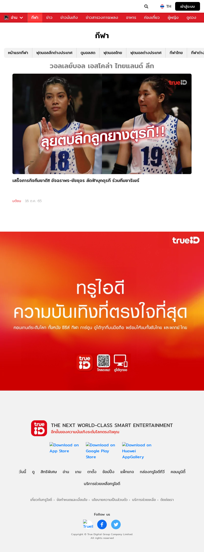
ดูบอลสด (88, 53)
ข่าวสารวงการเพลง (102, 17)
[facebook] (102, 524)
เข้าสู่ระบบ (187, 6)
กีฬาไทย (176, 53)
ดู (33, 472)
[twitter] (116, 524)
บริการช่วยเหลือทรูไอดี (102, 484)
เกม (78, 472)
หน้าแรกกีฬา (18, 53)
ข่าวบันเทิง (69, 17)
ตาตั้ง (92, 472)
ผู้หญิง (173, 17)
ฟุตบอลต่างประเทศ (145, 53)
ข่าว (49, 17)
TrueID (14, 6)
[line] (88, 524)
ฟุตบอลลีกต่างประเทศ (54, 53)
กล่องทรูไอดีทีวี (152, 472)
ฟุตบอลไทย (112, 53)
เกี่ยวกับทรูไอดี (41, 499)
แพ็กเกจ (127, 472)
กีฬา (34, 17)
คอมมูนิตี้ (178, 472)
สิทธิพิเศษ (49, 472)
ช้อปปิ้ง (108, 472)
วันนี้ (22, 472)
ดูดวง (191, 17)
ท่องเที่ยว (152, 17)
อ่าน (14, 18)
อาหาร (131, 17)
